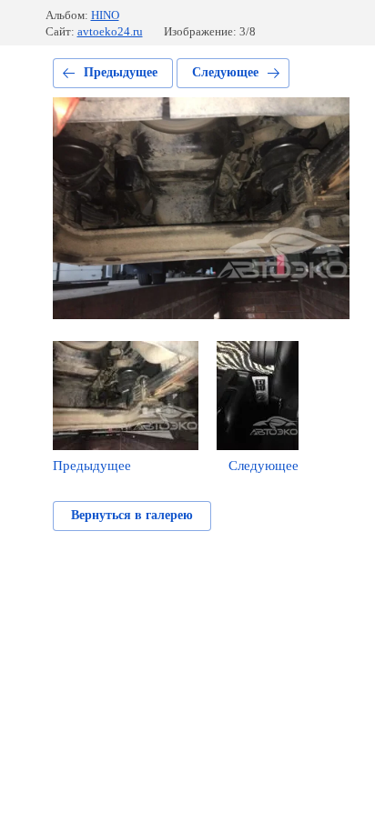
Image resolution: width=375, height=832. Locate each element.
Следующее (225, 72)
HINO (105, 15)
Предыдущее (120, 72)
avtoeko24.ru (110, 31)
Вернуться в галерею (132, 515)
